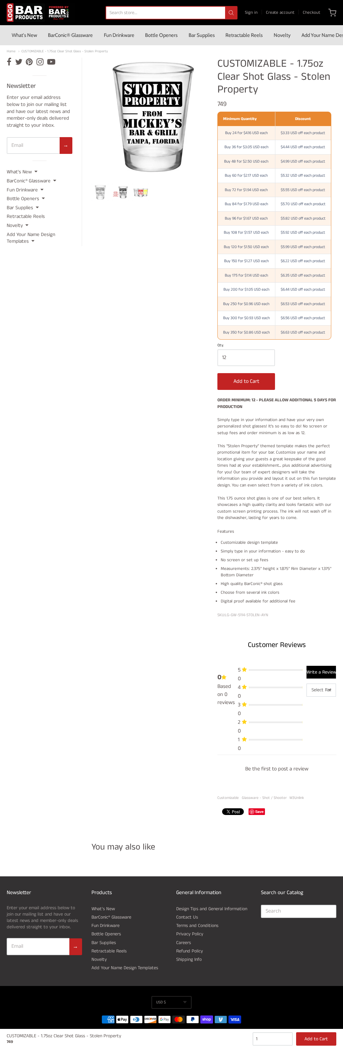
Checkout (311, 12)
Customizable (228, 798)
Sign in (251, 12)
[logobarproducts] (41, 12)
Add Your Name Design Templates (31, 238)
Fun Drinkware (119, 35)
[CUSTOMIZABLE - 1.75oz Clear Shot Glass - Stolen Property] (100, 192)
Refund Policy (189, 951)
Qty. (220, 345)
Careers (183, 942)
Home (11, 51)
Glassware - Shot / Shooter (264, 798)
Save (259, 811)
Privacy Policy (189, 934)
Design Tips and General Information (211, 909)
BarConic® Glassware (70, 35)
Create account (280, 12)
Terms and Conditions (197, 925)
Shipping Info (189, 959)
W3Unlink (296, 798)
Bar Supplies (202, 35)
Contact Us (187, 917)
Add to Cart (246, 381)
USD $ (161, 1002)
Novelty (282, 35)
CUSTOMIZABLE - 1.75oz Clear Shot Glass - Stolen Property (64, 51)
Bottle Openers (161, 35)
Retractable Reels (244, 35)
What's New (24, 35)
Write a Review (321, 672)
